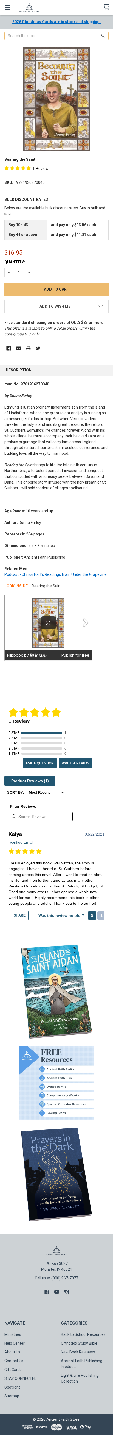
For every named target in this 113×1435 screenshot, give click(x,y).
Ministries (12, 1334)
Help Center (14, 1343)
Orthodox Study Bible (79, 1343)
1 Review (40, 168)
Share (19, 915)
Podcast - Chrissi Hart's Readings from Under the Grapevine (55, 574)
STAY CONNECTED (20, 1378)
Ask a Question (40, 763)
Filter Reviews (23, 806)
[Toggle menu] (7, 7)
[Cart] (108, 7)
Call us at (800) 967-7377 (56, 1278)
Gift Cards (13, 1369)
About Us (12, 1352)
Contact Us (13, 1361)
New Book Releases (78, 1352)
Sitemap (11, 1396)
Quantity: (14, 262)
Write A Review (75, 763)
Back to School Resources (83, 1334)
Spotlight (12, 1387)
